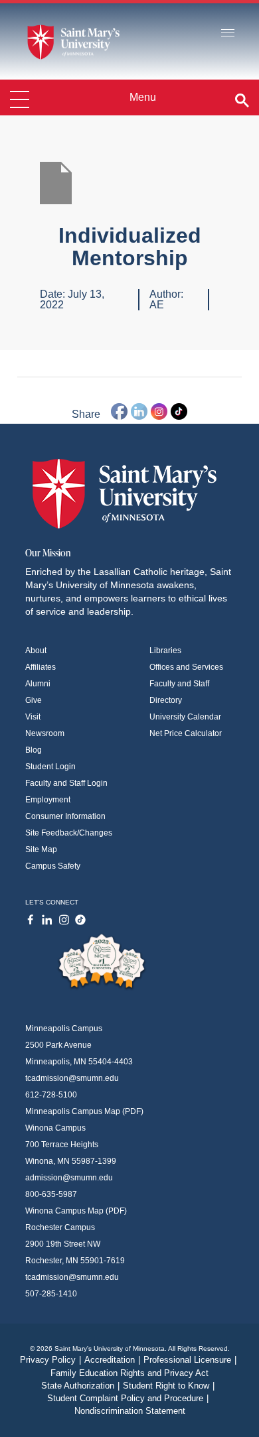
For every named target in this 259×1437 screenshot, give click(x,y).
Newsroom (44, 733)
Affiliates (40, 667)
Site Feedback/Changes (68, 833)
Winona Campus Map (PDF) (76, 1211)
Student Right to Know (169, 1386)
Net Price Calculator (185, 733)
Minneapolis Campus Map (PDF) (84, 1111)
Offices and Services (186, 667)
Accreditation (112, 1360)
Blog (33, 750)
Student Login (50, 766)
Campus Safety (52, 866)
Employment (47, 799)
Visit (33, 716)
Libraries (165, 650)
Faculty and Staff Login (66, 783)
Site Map (41, 849)
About (35, 650)
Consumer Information (65, 816)
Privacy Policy (50, 1360)
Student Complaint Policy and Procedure (128, 1398)
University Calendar (185, 716)
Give (33, 700)
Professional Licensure (189, 1360)
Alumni (37, 683)
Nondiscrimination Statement (129, 1411)
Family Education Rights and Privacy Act (129, 1373)
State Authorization (80, 1386)
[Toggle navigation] (227, 33)
